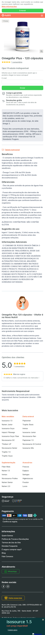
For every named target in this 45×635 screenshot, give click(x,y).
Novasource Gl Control (31, 444)
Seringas (25, 474)
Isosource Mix (28, 448)
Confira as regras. (10, 521)
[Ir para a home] (6, 15)
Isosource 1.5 (7, 421)
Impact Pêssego (8, 432)
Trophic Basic (28, 424)
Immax (25, 428)
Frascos (25, 467)
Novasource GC (8, 440)
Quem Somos (7, 535)
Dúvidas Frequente (9, 546)
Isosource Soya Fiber (10, 436)
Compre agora (12, 630)
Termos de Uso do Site (11, 542)
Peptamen (26, 421)
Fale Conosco (7, 556)
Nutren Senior (7, 482)
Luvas (24, 486)
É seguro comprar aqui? (12, 549)
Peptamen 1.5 (28, 440)
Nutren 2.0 (6, 486)
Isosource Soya (8, 428)
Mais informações (9, 6)
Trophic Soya (7, 456)
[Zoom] (41, 51)
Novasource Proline (10, 478)
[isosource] (37, 634)
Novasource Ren (29, 436)
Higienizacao (27, 478)
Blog (4, 553)
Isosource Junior (29, 432)
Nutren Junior (7, 424)
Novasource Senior (9, 448)
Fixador (25, 482)
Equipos (25, 471)
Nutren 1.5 (6, 471)
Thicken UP (6, 444)
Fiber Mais (6, 467)
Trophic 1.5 (6, 452)
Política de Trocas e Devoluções (15, 539)
